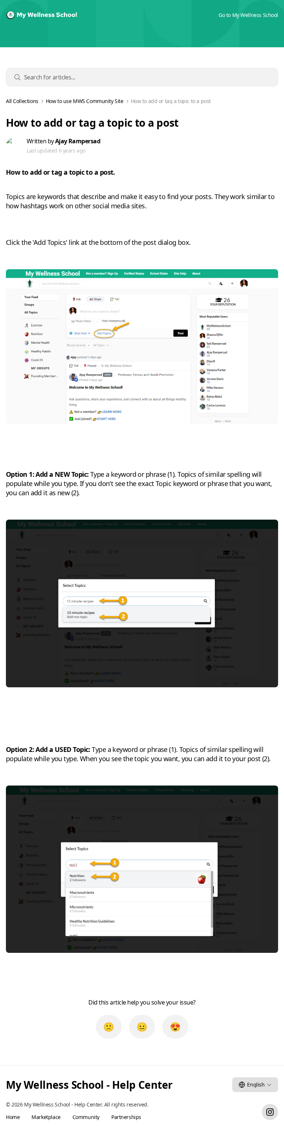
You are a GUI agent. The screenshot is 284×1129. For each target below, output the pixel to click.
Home (13, 1117)
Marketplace (45, 1117)
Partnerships (126, 1117)
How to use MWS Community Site (85, 101)
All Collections (22, 101)
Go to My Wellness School (248, 14)
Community (85, 1117)
